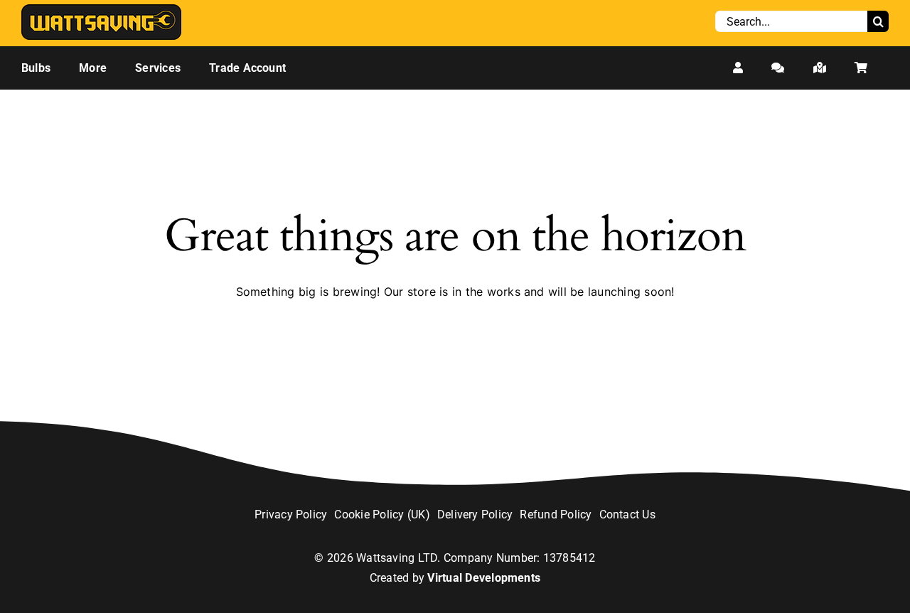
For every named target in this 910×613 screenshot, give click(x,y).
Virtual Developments (483, 578)
